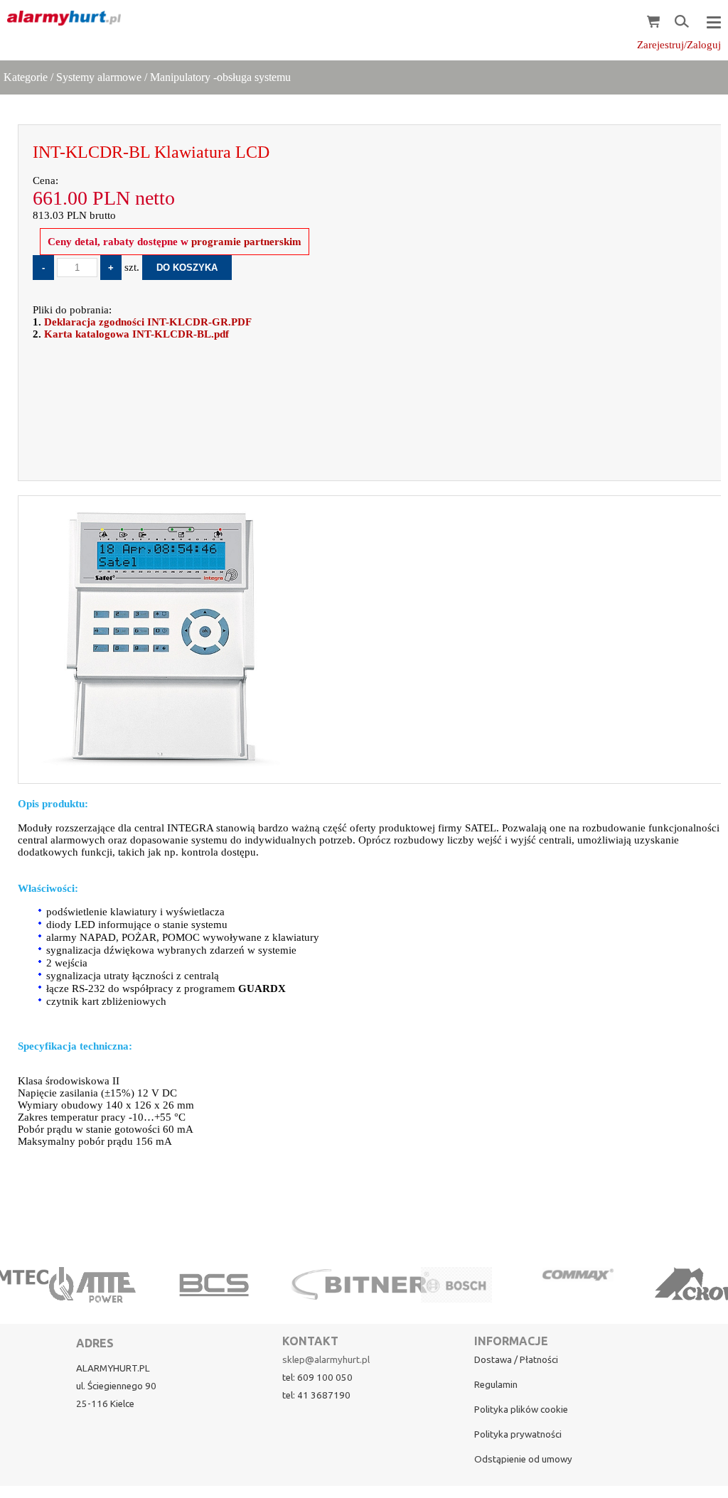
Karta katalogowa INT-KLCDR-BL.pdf (136, 334)
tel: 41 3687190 (316, 1395)
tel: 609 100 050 (317, 1377)
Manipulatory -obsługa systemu (220, 77)
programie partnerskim (246, 241)
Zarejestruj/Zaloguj (679, 44)
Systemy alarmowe (98, 77)
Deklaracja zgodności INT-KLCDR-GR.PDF (148, 322)
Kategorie (26, 77)
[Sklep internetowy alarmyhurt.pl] (60, 18)
